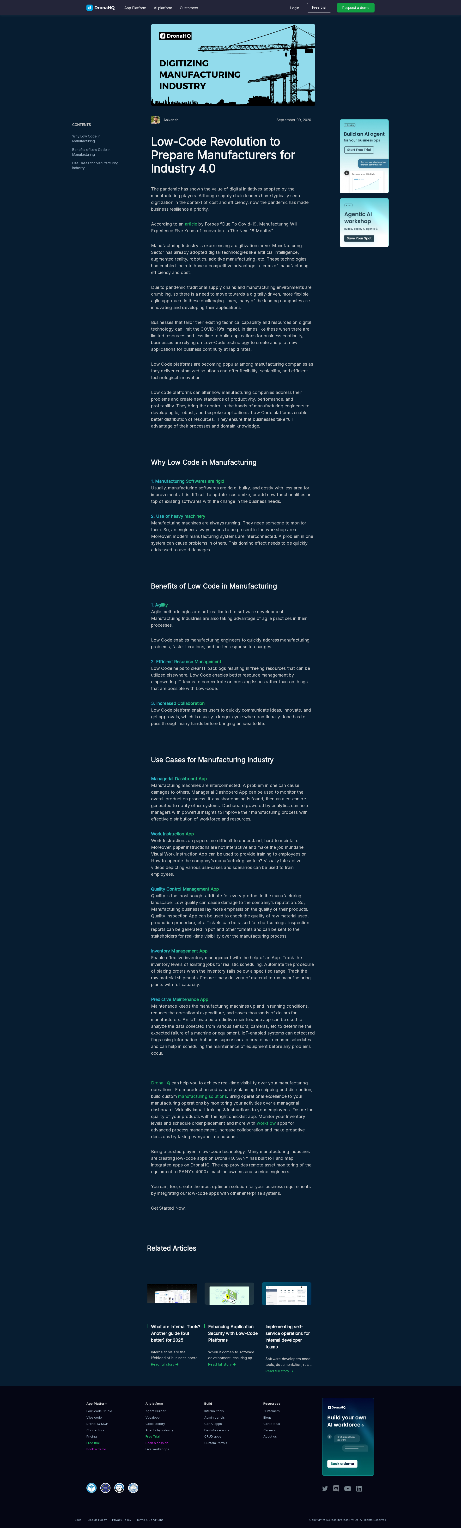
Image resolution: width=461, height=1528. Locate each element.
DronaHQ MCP (97, 1424)
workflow (266, 1123)
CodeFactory (155, 1424)
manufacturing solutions (202, 1096)
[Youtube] (347, 1489)
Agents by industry (160, 1430)
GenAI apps (213, 1424)
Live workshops (157, 1449)
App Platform (135, 8)
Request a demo (356, 7)
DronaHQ (160, 1082)
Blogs (267, 1417)
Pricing (91, 1436)
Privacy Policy (121, 1520)
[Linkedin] (359, 1490)
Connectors (95, 1430)
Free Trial (153, 1436)
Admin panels (214, 1417)
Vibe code (94, 1417)
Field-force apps (216, 1430)
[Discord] (336, 1490)
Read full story (163, 1364)
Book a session (157, 1443)
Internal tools (214, 1411)
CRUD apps (212, 1436)
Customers (189, 8)
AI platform (163, 8)
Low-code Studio (99, 1411)
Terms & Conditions (150, 1520)
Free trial (319, 7)
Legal (78, 1520)
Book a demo (96, 1449)
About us (270, 1436)
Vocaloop (153, 1417)
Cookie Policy (97, 1520)
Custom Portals (215, 1443)
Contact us (271, 1424)
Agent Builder (156, 1411)
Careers (269, 1430)
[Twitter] (325, 1489)
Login (294, 8)
